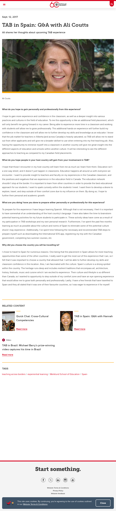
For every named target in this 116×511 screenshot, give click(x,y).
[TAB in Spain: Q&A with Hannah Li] (66, 321)
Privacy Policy (58, 490)
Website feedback (58, 493)
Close (103, 503)
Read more (21, 329)
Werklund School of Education (65, 374)
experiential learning (38, 374)
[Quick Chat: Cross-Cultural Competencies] (8, 321)
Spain (84, 374)
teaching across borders (13, 374)
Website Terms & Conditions (35, 504)
